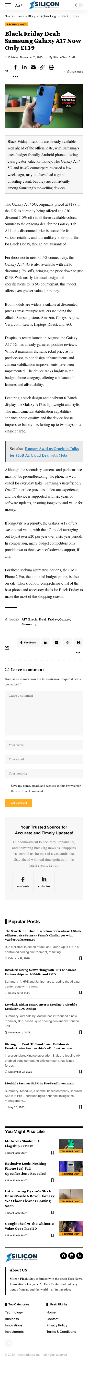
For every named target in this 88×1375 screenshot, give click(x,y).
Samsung (29, 624)
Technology (16, 24)
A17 (24, 619)
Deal (42, 619)
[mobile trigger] (9, 5)
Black (32, 619)
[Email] (33, 67)
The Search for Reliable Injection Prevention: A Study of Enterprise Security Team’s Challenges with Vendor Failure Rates (43, 935)
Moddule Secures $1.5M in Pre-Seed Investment (39, 1083)
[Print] (51, 67)
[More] (15, 76)
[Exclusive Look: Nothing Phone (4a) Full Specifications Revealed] (71, 1168)
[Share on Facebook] (15, 67)
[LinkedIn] (44, 882)
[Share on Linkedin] (24, 67)
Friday (53, 619)
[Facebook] (22, 882)
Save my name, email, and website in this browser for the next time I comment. (46, 788)
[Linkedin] (71, 1255)
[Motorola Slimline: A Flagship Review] (71, 1146)
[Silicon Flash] (44, 5)
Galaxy (64, 619)
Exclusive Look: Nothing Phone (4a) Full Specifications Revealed (25, 1168)
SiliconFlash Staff (64, 57)
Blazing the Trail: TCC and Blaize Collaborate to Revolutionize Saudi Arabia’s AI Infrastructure (39, 1046)
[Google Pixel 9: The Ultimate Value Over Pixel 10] (71, 1228)
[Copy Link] (42, 67)
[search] (65, 5)
